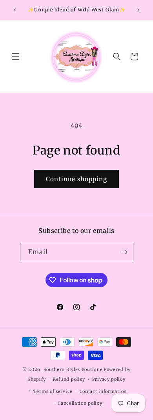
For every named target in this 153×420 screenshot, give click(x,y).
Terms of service (53, 391)
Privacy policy (109, 379)
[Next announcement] (138, 10)
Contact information (103, 391)
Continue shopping (76, 179)
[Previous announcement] (14, 10)
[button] (15, 56)
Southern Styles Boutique (73, 369)
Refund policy (69, 379)
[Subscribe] (124, 252)
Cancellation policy (80, 403)
